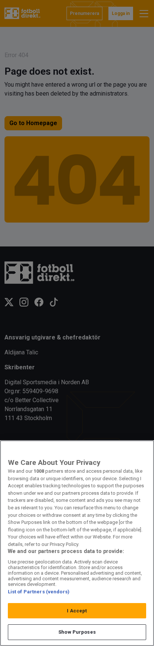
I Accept (77, 611)
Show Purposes (77, 632)
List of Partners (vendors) (39, 591)
